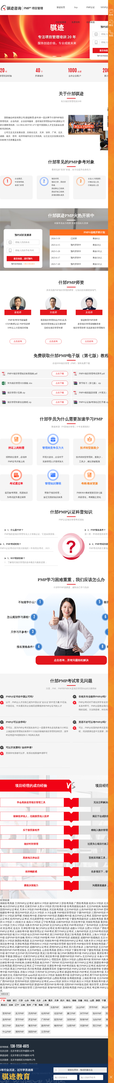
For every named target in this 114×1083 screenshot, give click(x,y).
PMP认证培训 (79, 969)
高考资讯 (86, 934)
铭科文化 (7, 975)
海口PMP (62, 953)
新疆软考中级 (101, 962)
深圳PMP (71, 1019)
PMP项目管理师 (57, 944)
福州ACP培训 (41, 903)
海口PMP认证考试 (45, 928)
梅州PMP (58, 1026)
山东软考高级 (49, 950)
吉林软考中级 (7, 962)
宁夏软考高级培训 (78, 919)
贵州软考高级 (69, 987)
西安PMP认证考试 (21, 965)
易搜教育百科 (49, 969)
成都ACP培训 (77, 928)
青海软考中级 (98, 981)
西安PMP (49, 984)
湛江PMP (7, 1026)
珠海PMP (84, 1019)
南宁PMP (10, 953)
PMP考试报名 (41, 909)
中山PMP (7, 1032)
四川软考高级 (34, 969)
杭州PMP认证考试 (19, 919)
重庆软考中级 (104, 953)
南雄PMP (67, 1007)
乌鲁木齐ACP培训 (93, 940)
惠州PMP (45, 1026)
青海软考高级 (98, 944)
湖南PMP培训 (27, 984)
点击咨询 (18, 341)
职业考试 (7, 928)
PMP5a (78, 956)
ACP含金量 (50, 912)
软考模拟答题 (74, 978)
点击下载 (60, 374)
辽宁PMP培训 (39, 965)
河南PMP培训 (20, 975)
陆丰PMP (97, 1013)
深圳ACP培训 (69, 981)
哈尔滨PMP (33, 934)
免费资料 (76, 22)
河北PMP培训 (67, 962)
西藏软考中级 (64, 915)
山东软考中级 (62, 919)
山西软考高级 (59, 978)
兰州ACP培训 (17, 925)
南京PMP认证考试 (81, 915)
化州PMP (45, 1013)
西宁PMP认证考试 (64, 931)
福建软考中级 (7, 912)
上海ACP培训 (99, 934)
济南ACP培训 (27, 972)
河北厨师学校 (37, 919)
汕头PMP (97, 1019)
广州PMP (54, 962)
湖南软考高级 (7, 903)
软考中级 (59, 984)
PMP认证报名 (89, 953)
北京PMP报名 (34, 950)
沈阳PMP (69, 984)
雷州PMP (7, 1013)
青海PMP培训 (55, 987)
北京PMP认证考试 (59, 925)
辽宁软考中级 (30, 978)
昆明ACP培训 (64, 950)
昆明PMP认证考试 (58, 947)
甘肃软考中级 (54, 965)
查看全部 (4, 994)
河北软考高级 (56, 909)
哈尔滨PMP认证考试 (13, 906)
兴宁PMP (84, 1013)
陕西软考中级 (74, 953)
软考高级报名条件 (76, 906)
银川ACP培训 (19, 934)
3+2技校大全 (19, 922)
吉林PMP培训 (63, 922)
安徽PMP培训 (64, 969)
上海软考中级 (89, 978)
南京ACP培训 (83, 981)
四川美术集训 (76, 947)
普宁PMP (19, 1019)
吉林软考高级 (32, 962)
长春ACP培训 (104, 956)
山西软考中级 (83, 959)
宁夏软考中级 (79, 950)
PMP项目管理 (84, 944)
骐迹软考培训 (72, 972)
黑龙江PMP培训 (18, 969)
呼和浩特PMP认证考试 (71, 940)
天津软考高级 (22, 944)
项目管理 (71, 944)
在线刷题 (90, 22)
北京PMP (20, 953)
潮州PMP (19, 1032)
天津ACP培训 (27, 909)
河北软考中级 (78, 922)
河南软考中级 (30, 915)
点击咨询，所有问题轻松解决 (71, 660)
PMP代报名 (14, 972)
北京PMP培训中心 (41, 959)
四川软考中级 (59, 906)
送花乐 (16, 928)
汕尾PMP (71, 1026)
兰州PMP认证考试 (24, 903)
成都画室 (75, 937)
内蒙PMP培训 (22, 947)
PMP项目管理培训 (66, 912)
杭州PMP (104, 975)
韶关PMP (58, 1019)
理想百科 (56, 959)
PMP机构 (19, 962)
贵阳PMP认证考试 (9, 909)
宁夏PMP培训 (84, 912)
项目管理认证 (37, 931)
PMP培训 (52, 915)
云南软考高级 (96, 919)
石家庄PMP (31, 906)
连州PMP (7, 1019)
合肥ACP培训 (92, 928)
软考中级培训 (62, 928)
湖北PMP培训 (22, 912)
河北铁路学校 (94, 969)
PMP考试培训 (76, 925)
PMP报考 (45, 937)
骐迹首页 (61, 7)
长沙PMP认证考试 (54, 972)
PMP (52, 937)
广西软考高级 (81, 903)
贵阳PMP (96, 915)
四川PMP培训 (32, 953)
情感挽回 (95, 937)
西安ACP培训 (7, 940)
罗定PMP (32, 1019)
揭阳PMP (32, 1032)
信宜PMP (58, 1013)
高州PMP (32, 1013)
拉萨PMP (10, 937)
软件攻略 (20, 937)
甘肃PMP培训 (10, 987)
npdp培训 (32, 975)
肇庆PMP (32, 1026)
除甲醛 (18, 915)
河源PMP (84, 1026)
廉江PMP (71, 1013)
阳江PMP (97, 1026)
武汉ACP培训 (37, 912)
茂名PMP (19, 1026)
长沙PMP (44, 925)
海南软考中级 (62, 975)
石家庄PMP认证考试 (34, 956)
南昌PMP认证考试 (9, 984)
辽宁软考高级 (48, 922)
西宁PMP (94, 975)
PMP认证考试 (84, 987)
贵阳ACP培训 (69, 959)
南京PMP (44, 962)
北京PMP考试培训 (98, 931)
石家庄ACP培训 (13, 978)
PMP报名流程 (81, 984)
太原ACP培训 (44, 906)
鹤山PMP (106, 1007)
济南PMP (42, 915)
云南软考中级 (22, 931)
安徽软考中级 (24, 959)
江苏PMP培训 (40, 987)
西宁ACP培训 (7, 915)
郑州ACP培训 (32, 937)
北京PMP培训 (71, 909)
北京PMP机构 (94, 906)
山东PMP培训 (86, 909)
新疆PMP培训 (67, 956)
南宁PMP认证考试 (84, 962)
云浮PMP (45, 1032)
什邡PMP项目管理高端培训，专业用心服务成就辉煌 (22, 8)
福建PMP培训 (44, 978)
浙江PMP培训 (57, 934)
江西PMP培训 (98, 912)
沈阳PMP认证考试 (39, 981)
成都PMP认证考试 (39, 947)
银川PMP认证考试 (86, 965)
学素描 (8, 956)
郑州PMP (96, 959)
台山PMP (80, 1007)
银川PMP (98, 909)
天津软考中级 (28, 928)
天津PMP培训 (63, 937)
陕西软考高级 (22, 940)
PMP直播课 (61, 22)
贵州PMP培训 (22, 981)
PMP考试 (49, 919)
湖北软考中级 (7, 944)
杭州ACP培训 (96, 903)
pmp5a (13, 959)
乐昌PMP (54, 1007)
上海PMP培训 (81, 931)
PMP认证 (90, 7)
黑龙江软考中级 (48, 953)
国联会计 (18, 956)
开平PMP (93, 1007)
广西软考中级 (107, 928)
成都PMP (85, 937)
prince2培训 (55, 981)
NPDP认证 (105, 7)
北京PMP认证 (106, 947)
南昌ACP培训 (33, 922)
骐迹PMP (39, 984)
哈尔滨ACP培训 (46, 975)
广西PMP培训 (7, 981)
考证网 (95, 987)
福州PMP (54, 903)
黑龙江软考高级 (73, 934)
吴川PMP (19, 1013)
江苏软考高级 (66, 903)
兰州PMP (39, 972)
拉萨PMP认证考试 (79, 975)
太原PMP (103, 925)
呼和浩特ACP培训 (39, 944)
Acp (75, 7)
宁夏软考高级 (94, 950)
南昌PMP (101, 965)
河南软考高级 (93, 922)
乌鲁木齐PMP (32, 925)
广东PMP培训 (91, 925)
